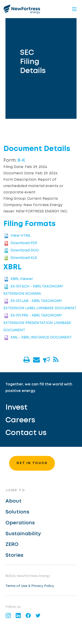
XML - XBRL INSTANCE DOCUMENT (41, 337)
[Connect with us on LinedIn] (18, 615)
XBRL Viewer (21, 279)
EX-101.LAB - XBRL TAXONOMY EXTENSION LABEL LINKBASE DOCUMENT (39, 304)
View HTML (20, 236)
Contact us (25, 433)
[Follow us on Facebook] (28, 615)
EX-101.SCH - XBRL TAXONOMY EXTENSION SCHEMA (33, 290)
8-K (21, 160)
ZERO (11, 544)
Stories (14, 555)
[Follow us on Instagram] (8, 615)
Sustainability (23, 534)
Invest (16, 407)
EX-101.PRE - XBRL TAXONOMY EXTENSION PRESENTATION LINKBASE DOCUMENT (37, 323)
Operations (20, 523)
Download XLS (23, 258)
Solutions (17, 512)
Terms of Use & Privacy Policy (29, 586)
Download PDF (24, 243)
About (13, 501)
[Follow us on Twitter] (38, 615)
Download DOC (24, 250)
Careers (20, 420)
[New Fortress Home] (22, 9)
